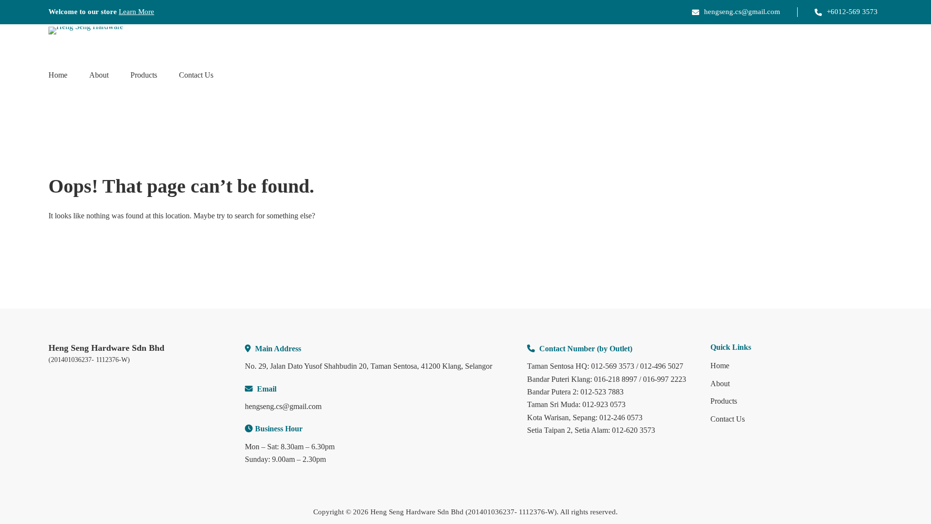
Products (143, 75)
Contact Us (196, 75)
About (99, 75)
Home (57, 75)
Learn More (136, 12)
